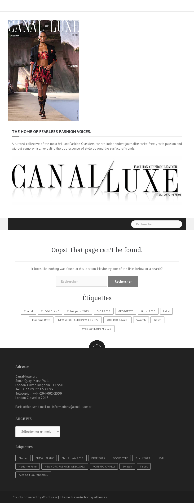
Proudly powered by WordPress (34, 497)
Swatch (141, 320)
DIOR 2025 (103, 311)
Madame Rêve (41, 320)
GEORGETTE (125, 311)
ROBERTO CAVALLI (117, 320)
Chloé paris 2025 (78, 311)
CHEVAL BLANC (50, 311)
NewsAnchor (80, 497)
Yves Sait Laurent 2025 (96, 328)
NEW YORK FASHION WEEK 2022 (78, 320)
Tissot (157, 320)
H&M (166, 311)
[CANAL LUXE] (43, 70)
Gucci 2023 (148, 311)
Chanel (28, 311)
